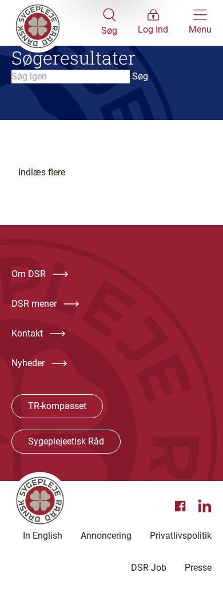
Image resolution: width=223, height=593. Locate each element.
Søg (140, 76)
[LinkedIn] (205, 506)
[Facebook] (182, 506)
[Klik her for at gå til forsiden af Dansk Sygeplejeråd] (56, 23)
